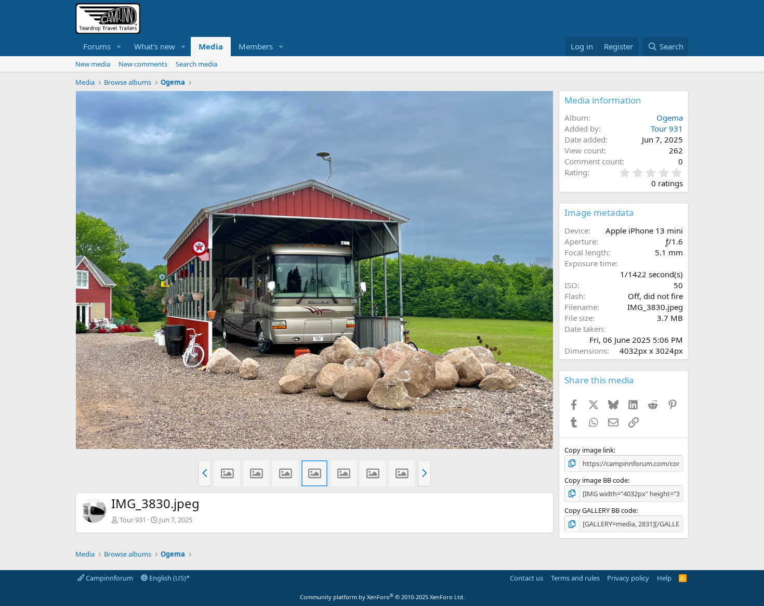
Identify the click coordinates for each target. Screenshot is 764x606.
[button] (119, 46)
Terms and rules (575, 578)
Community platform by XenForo (382, 597)
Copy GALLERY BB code (600, 510)
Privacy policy (628, 578)
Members (256, 46)
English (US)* (169, 578)
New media (92, 64)
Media (211, 46)
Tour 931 (133, 519)
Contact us (526, 578)
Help (664, 578)
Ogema (669, 117)
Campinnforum (108, 578)
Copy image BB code (596, 480)
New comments (142, 64)
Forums (97, 46)
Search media (196, 64)
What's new (154, 46)
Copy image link (589, 450)
